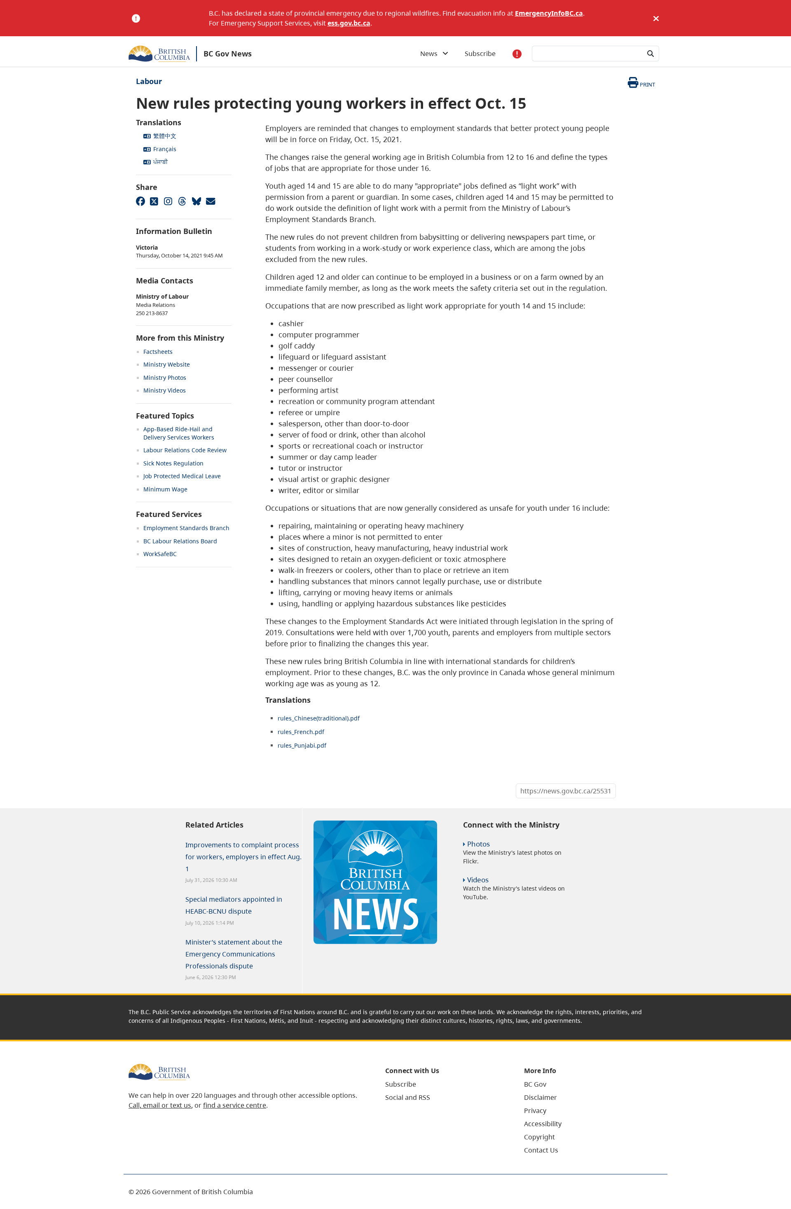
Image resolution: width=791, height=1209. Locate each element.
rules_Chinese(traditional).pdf (319, 718)
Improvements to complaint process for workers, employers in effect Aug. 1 (243, 856)
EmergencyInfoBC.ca (549, 13)
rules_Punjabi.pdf (302, 745)
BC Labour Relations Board (180, 541)
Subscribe (480, 53)
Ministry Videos (164, 390)
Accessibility (543, 1123)
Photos (478, 844)
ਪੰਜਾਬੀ (160, 162)
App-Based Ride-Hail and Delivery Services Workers (178, 433)
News (431, 53)
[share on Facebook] (140, 201)
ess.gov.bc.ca (349, 23)
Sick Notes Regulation (173, 463)
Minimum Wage (165, 489)
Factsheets (158, 351)
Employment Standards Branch (186, 528)
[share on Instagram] (168, 201)
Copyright (539, 1136)
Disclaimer (540, 1097)
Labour (149, 81)
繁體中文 (164, 136)
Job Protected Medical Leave (182, 476)
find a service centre (234, 1105)
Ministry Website (166, 364)
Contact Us (541, 1150)
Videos (478, 879)
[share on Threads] (182, 201)
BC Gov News (228, 53)
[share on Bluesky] (196, 201)
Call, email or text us (160, 1105)
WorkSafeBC (160, 554)
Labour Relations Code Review (185, 450)
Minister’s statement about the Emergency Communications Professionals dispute (233, 954)
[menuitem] (444, 1084)
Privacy (535, 1110)
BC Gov (535, 1084)
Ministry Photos (164, 377)
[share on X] (154, 201)
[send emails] (210, 201)
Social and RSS (407, 1097)
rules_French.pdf (301, 732)
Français (164, 149)
